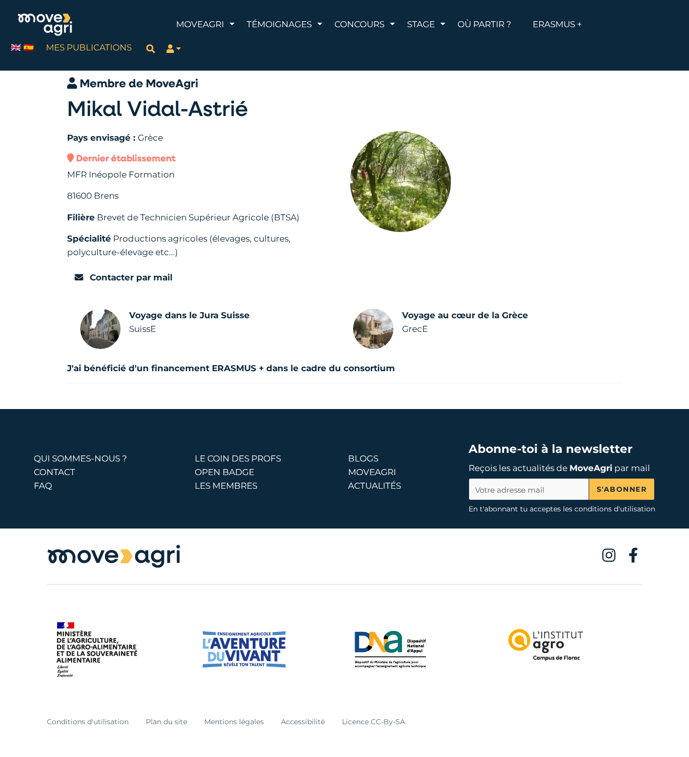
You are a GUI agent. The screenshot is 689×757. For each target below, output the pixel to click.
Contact (54, 472)
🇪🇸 (28, 47)
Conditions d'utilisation (88, 722)
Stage (421, 24)
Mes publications (89, 47)
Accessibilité (303, 722)
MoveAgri (200, 24)
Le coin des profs (238, 458)
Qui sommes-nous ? (80, 458)
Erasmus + (557, 24)
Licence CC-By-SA (373, 722)
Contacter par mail (130, 277)
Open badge (224, 472)
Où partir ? (484, 24)
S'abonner (622, 489)
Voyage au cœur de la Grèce (465, 315)
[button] (174, 48)
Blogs (363, 458)
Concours (359, 24)
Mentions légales (234, 722)
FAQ (43, 486)
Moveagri (372, 472)
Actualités (374, 486)
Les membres (226, 486)
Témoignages (279, 24)
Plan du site (166, 722)
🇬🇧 (16, 47)
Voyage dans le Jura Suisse (189, 315)
